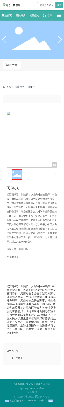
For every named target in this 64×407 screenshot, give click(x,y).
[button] (60, 39)
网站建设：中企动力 (24, 396)
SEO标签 (45, 396)
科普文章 (11, 65)
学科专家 (47, 15)
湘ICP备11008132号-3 (32, 388)
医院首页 (7, 15)
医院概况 (20, 15)
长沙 (37, 396)
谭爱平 (19, 357)
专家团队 (19, 86)
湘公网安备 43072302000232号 (27, 400)
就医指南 (34, 15)
